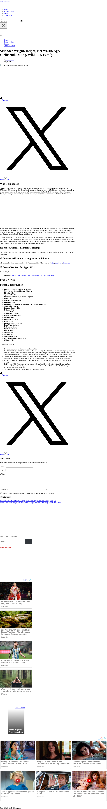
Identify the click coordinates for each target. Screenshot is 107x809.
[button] (1, 19)
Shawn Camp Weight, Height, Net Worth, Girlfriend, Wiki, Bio (33, 275)
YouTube (58, 263)
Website (2, 474)
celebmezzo (10, 60)
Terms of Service (9, 15)
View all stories (20, 708)
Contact (6, 13)
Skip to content (5, 1)
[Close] (3, 25)
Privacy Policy (9, 11)
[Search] (21, 21)
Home (6, 9)
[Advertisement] (37, 81)
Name (2, 466)
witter (52, 263)
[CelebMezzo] (10, 6)
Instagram (66, 263)
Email (2, 470)
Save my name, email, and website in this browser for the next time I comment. (28, 493)
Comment (4, 489)
